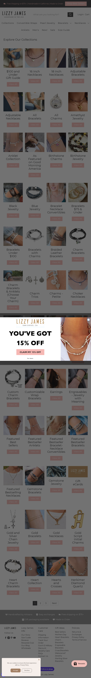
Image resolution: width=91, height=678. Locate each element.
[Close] (39, 660)
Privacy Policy (24, 665)
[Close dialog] (88, 320)
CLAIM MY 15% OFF (30, 352)
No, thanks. (30, 358)
